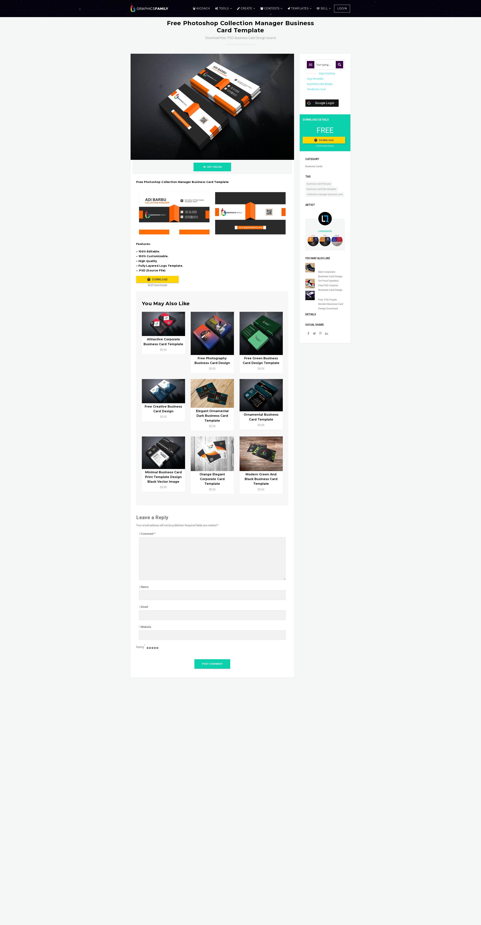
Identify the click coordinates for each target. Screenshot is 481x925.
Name (144, 586)
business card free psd (319, 184)
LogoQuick (325, 231)
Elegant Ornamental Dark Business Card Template (212, 415)
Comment (148, 533)
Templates (300, 8)
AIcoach (203, 8)
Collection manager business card (325, 194)
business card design (320, 83)
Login (342, 8)
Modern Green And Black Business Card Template (261, 479)
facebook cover (316, 89)
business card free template (321, 189)
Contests (271, 8)
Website (146, 626)
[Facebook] (308, 333)
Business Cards (313, 166)
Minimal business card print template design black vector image (163, 476)
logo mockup (327, 73)
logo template (315, 78)
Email (144, 606)
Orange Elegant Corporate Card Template (212, 479)
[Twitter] (314, 333)
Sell (324, 8)
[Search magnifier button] (339, 64)
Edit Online (214, 166)
